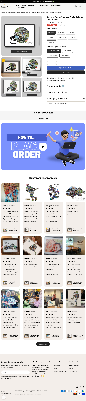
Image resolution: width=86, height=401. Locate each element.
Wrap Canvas (52, 56)
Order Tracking (74, 365)
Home (3, 12)
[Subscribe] (28, 372)
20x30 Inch (72, 37)
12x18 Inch (71, 33)
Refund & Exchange (60, 372)
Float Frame (65, 56)
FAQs (71, 368)
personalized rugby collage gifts (18, 12)
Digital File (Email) (54, 51)
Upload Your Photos (65, 68)
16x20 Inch (51, 37)
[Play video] (43, 146)
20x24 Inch (62, 37)
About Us (57, 365)
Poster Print (67, 51)
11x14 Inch (61, 33)
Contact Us (73, 372)
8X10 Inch (51, 33)
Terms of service (42, 391)
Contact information (34, 394)
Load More (43, 344)
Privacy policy (30, 391)
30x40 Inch (51, 42)
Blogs (55, 368)
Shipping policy (20, 394)
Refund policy (19, 391)
